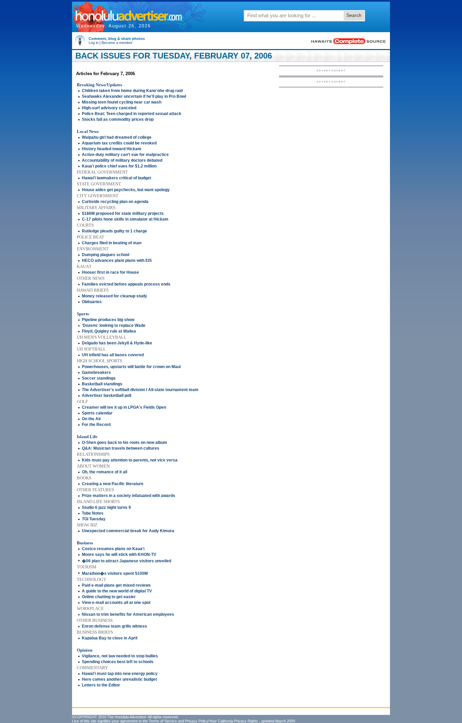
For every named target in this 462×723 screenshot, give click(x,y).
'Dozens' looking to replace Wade (113, 325)
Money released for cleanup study (114, 296)
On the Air (91, 418)
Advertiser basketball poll (106, 395)
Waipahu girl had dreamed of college (117, 137)
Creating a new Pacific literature (112, 483)
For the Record (96, 424)
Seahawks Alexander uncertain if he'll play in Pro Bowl (134, 96)
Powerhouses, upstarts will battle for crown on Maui (131, 366)
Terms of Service (163, 721)
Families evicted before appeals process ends (126, 284)
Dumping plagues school (105, 254)
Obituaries (92, 301)
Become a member (117, 43)
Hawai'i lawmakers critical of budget (116, 178)
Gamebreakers (96, 372)
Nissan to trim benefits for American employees (128, 614)
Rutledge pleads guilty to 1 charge (114, 231)
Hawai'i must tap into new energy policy (120, 673)
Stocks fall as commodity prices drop (118, 119)
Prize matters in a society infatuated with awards (128, 495)
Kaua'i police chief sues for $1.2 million (119, 166)
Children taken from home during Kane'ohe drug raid (132, 90)
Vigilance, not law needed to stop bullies (120, 656)
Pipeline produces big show (108, 319)
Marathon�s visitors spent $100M (115, 573)
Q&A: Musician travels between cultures (120, 448)
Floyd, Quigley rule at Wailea (109, 331)
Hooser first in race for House (110, 272)
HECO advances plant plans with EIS (117, 260)
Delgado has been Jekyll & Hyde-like (117, 343)
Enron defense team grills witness (114, 626)
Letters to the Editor (101, 685)
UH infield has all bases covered (113, 355)
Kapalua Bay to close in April (109, 638)
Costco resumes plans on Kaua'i (113, 548)
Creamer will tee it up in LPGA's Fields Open (124, 407)
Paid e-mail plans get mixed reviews (116, 585)
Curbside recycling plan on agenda (115, 201)
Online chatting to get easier (109, 596)
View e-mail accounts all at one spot (116, 602)
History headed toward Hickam (111, 148)
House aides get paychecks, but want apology (126, 189)
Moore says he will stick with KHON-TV (119, 554)
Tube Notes (92, 513)
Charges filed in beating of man (111, 243)
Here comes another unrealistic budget (119, 679)
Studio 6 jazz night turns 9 (106, 507)
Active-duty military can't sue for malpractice (125, 154)
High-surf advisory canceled (109, 108)
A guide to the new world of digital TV (117, 591)
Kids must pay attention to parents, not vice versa (130, 460)
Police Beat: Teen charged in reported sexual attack (131, 113)
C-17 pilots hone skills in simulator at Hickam (125, 219)
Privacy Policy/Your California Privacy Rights (221, 721)
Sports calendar (97, 413)
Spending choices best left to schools (118, 661)
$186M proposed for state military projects (123, 213)
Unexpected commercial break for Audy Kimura (128, 530)
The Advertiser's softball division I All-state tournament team (140, 389)
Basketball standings (102, 384)
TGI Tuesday (94, 519)
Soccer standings (99, 378)
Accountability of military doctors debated (122, 160)
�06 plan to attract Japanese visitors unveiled (126, 561)
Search (354, 15)
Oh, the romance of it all (104, 472)
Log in (93, 43)
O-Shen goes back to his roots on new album (124, 442)
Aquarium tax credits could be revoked (119, 143)
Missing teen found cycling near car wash (121, 102)
